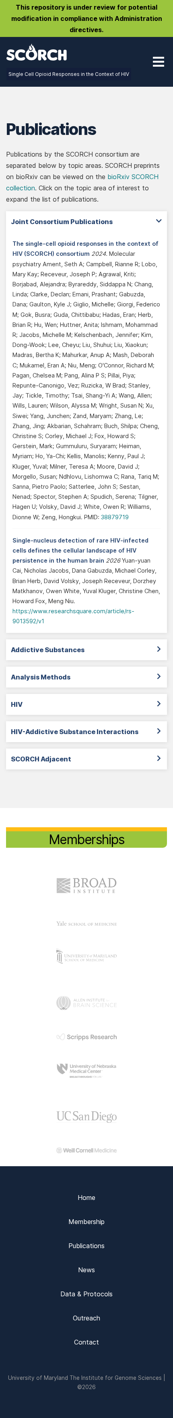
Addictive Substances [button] (47, 650)
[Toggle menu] (158, 62)
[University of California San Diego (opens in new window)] (86, 1120)
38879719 (115, 517)
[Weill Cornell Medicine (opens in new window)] (86, 1151)
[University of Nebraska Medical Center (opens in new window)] (86, 1077)
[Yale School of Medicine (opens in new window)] (86, 923)
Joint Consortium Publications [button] (62, 222)
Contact (86, 1342)
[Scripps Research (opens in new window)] (86, 1038)
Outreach (86, 1318)
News (86, 1270)
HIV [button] (17, 704)
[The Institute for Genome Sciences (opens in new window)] (86, 961)
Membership (86, 1222)
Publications (86, 1246)
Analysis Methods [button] (40, 677)
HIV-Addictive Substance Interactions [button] (74, 732)
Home (86, 1198)
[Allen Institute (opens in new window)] (86, 1008)
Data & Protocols (86, 1294)
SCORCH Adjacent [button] (41, 759)
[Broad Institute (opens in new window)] (86, 893)
